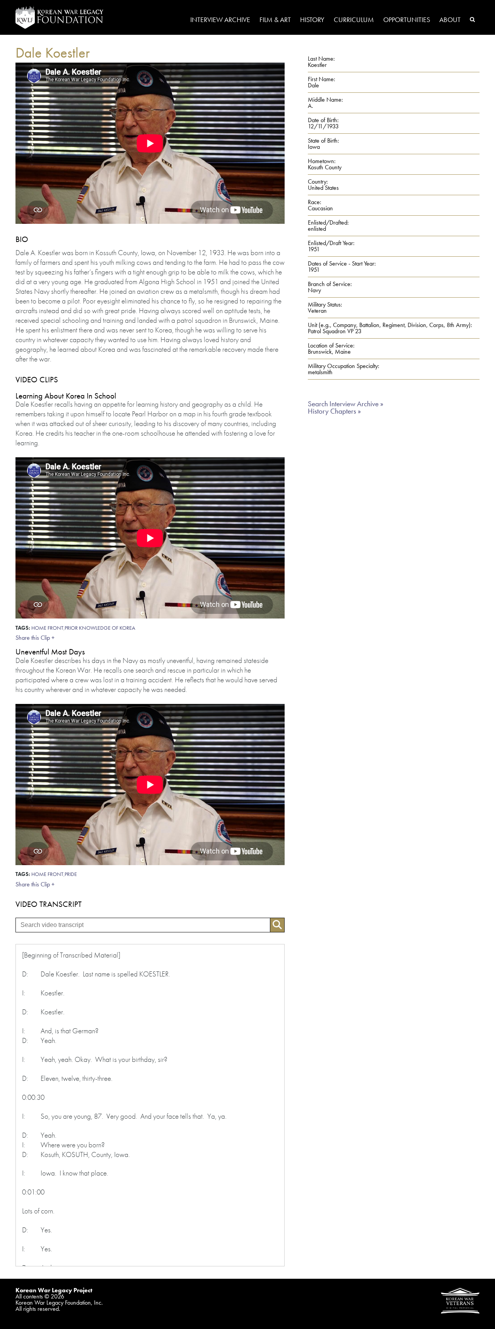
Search (472, 19)
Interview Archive (220, 20)
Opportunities (406, 20)
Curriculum (354, 20)
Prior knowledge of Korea (100, 627)
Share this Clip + (35, 638)
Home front (47, 627)
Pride (71, 874)
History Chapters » (334, 411)
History (312, 20)
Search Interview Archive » (345, 404)
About (450, 20)
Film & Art (275, 20)
